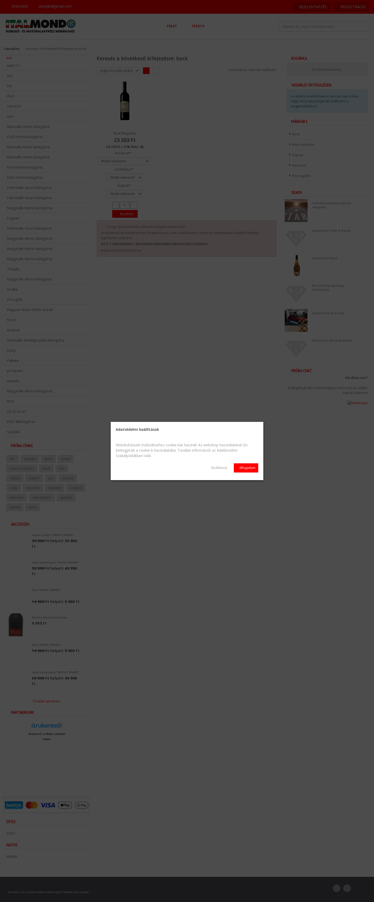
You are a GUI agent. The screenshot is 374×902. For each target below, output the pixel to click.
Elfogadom (247, 468)
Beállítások (219, 468)
